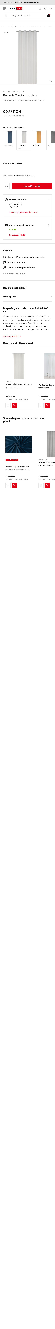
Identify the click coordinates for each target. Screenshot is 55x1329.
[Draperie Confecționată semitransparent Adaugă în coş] (47, 485)
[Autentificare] (40, 8)
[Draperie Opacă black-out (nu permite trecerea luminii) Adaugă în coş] (14, 485)
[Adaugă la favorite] (6, 186)
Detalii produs (10, 296)
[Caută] (6, 15)
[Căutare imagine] (48, 15)
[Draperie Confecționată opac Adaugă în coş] (14, 405)
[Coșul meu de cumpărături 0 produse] (50, 8)
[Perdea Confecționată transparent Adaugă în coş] (47, 405)
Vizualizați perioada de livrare (23, 212)
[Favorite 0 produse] (45, 8)
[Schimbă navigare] (4, 8)
